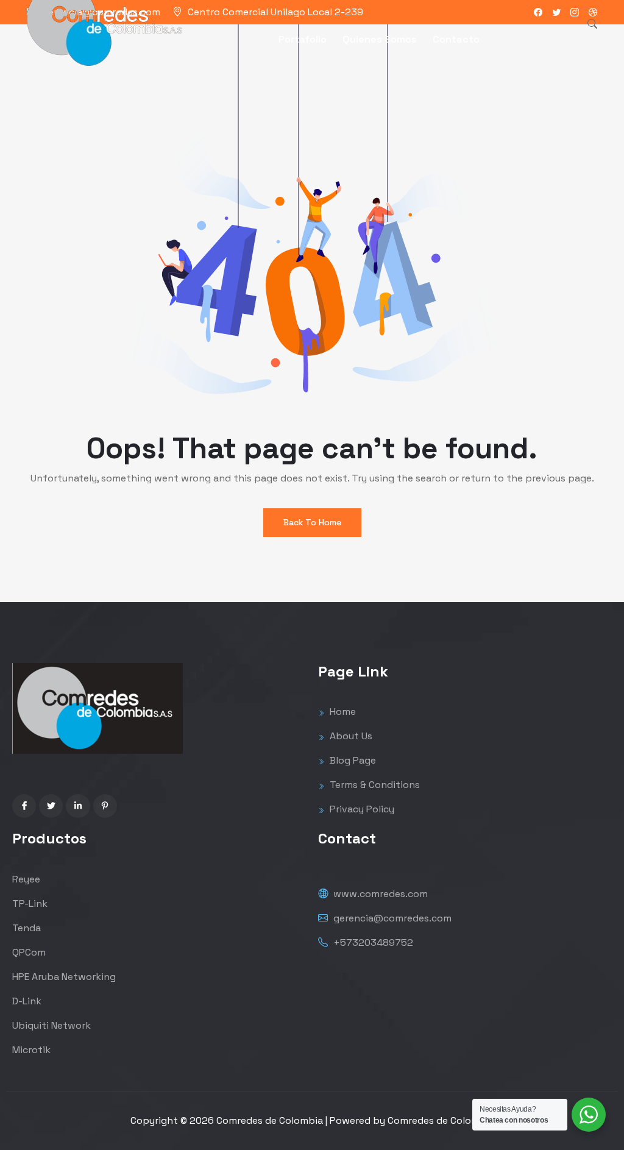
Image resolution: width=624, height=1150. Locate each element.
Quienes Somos (379, 39)
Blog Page (351, 760)
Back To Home (312, 522)
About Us (349, 735)
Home (341, 711)
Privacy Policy (360, 809)
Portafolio (302, 39)
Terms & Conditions (373, 784)
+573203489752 (372, 942)
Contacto (456, 39)
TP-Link (30, 903)
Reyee (26, 879)
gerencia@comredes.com (391, 918)
